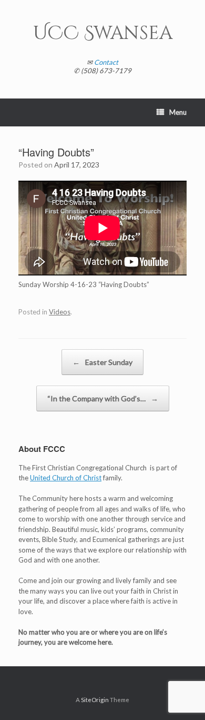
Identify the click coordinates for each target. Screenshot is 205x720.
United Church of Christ (65, 478)
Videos (59, 312)
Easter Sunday (102, 362)
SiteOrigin (95, 699)
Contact (106, 62)
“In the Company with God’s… (102, 398)
